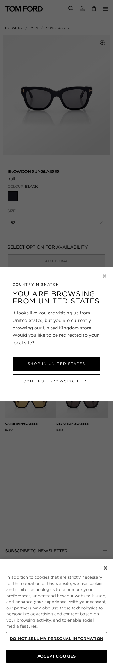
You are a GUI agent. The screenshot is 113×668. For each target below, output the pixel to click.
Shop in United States (56, 363)
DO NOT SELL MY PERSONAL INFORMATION (56, 638)
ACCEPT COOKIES (56, 656)
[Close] (105, 568)
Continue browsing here (56, 381)
